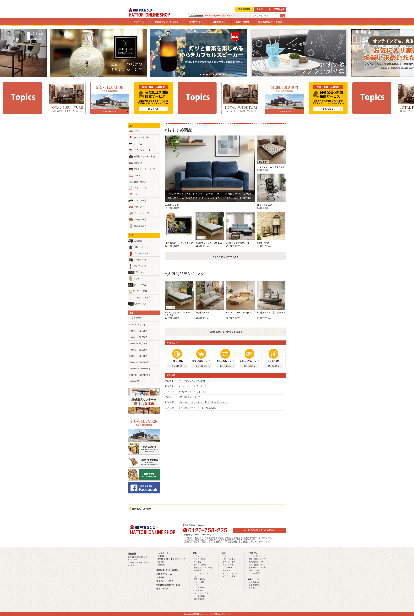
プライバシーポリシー (166, 581)
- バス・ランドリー (229, 559)
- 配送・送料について (256, 559)
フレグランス (140, 266)
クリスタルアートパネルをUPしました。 (198, 408)
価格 (223, 16)
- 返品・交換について (256, 565)
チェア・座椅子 (141, 137)
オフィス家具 (140, 200)
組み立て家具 (140, 226)
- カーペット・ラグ (200, 593)
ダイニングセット (142, 150)
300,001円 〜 (135, 381)
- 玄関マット (227, 570)
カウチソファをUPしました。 (193, 391)
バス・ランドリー (142, 247)
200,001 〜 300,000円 (139, 375)
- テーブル (197, 562)
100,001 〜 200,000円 (139, 368)
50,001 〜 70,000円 (138, 356)
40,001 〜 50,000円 (138, 350)
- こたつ (196, 585)
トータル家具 (140, 219)
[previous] (157, 53)
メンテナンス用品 (142, 297)
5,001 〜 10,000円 (137, 324)
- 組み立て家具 (199, 599)
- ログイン (252, 588)
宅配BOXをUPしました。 (191, 397)
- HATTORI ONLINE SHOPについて (170, 559)
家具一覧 (208, 16)
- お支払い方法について (257, 568)
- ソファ (196, 556)
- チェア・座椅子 (200, 559)
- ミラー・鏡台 (199, 582)
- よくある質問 (254, 573)
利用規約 (160, 577)
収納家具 (138, 163)
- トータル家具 (199, 596)
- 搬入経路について (255, 562)
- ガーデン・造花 (228, 576)
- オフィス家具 (199, 587)
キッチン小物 (140, 259)
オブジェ (138, 278)
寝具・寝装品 (140, 182)
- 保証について (254, 570)
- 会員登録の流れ (254, 582)
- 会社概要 (160, 556)
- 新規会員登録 (254, 585)
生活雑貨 (138, 240)
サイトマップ (162, 589)
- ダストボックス (228, 562)
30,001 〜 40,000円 (138, 343)
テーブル (138, 144)
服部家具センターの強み (167, 570)
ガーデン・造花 (140, 291)
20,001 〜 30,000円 (138, 337)
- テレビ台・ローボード (202, 573)
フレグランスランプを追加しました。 (196, 381)
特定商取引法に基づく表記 (168, 585)
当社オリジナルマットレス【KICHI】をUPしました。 (204, 402)
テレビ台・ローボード (144, 169)
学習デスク (139, 207)
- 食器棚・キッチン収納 (202, 568)
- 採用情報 (160, 562)
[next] (257, 53)
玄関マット (139, 272)
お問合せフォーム (164, 574)
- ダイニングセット (200, 565)
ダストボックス (141, 253)
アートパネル (140, 285)
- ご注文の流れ (254, 556)
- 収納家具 (197, 570)
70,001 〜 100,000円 (139, 362)
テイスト (230, 16)
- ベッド (196, 576)
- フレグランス (228, 568)
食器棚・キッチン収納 (144, 156)
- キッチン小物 (228, 565)
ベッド (137, 175)
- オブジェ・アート (229, 573)
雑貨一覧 (217, 16)
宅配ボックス (140, 304)
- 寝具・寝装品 (199, 579)
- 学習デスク (198, 590)
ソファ (137, 131)
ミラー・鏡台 (140, 188)
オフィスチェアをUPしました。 (194, 386)
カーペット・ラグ (142, 213)
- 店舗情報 (160, 565)
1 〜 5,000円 (135, 318)
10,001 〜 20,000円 (138, 331)
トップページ (162, 553)
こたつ (137, 194)
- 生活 (224, 556)
